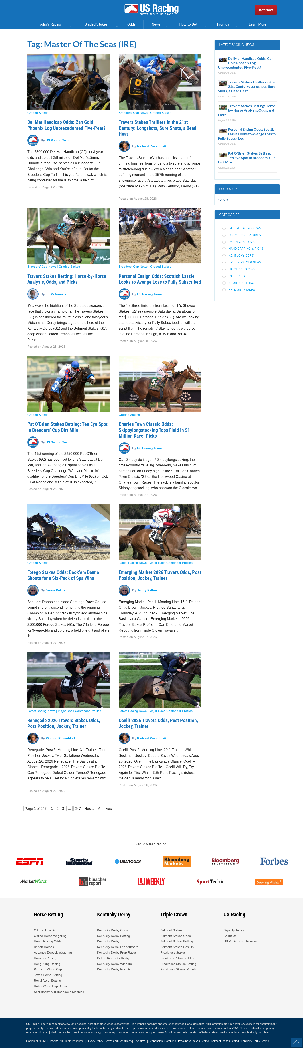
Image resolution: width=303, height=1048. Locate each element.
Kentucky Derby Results (114, 969)
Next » (89, 809)
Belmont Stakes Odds (175, 936)
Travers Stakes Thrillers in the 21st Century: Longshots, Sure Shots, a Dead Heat (157, 128)
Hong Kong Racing (47, 964)
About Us (230, 936)
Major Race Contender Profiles (171, 562)
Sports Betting (241, 283)
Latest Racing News (133, 562)
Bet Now (266, 10)
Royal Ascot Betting (47, 980)
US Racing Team (58, 140)
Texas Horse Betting (48, 975)
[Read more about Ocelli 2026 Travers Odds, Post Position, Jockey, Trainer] (160, 680)
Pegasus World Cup (48, 969)
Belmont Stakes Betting (176, 941)
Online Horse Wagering (50, 936)
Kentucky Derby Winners (114, 964)
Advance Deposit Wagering (53, 952)
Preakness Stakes (173, 952)
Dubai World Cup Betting (51, 986)
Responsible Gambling (162, 1041)
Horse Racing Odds (47, 941)
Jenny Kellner (56, 590)
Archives (105, 809)
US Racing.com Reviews (241, 941)
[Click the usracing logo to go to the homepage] (151, 10)
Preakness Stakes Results (178, 969)
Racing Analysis (242, 242)
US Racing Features (245, 235)
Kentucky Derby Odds (112, 930)
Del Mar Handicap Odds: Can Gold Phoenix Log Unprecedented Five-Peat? (66, 125)
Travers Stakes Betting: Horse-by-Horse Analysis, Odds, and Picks (66, 279)
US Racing (52, 1041)
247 (44, 809)
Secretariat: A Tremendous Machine (59, 992)
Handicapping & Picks (246, 248)
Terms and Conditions (118, 1041)
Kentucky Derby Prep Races (117, 952)
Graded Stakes (37, 112)
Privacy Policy (94, 1041)
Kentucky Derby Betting (113, 936)
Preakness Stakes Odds (177, 958)
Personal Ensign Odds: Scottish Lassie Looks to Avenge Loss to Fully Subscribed (160, 279)
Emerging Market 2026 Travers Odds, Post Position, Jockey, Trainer (160, 575)
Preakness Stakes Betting (178, 964)
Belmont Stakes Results (177, 947)
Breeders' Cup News (133, 112)
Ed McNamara (56, 294)
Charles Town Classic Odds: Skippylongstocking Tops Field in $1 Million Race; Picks (154, 430)
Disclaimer (140, 1041)
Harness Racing (242, 269)
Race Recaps (239, 276)
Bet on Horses (44, 947)
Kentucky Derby (242, 255)
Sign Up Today (234, 930)
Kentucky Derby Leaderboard (117, 947)
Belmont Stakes (242, 289)
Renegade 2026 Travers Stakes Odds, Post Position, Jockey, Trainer (63, 723)
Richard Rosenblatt (151, 146)
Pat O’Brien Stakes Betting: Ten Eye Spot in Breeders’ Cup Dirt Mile (67, 427)
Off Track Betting (45, 930)
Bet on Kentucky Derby (113, 958)
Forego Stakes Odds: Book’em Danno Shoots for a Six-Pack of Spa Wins (63, 575)
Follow (222, 199)
